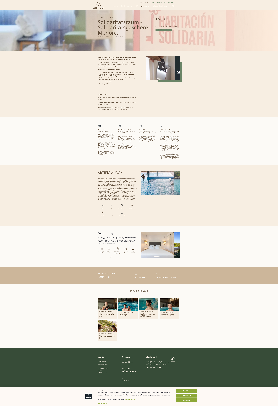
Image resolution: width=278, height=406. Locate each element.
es (143, 2)
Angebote (147, 6)
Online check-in (171, 2)
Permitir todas (186, 390)
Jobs (165, 2)
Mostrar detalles (102, 403)
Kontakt (152, 2)
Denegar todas (186, 400)
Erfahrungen (139, 6)
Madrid (123, 6)
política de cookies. (130, 399)
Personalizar (186, 395)
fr (147, 2)
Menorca (115, 6)
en (145, 2)
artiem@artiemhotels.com (166, 277)
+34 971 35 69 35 (102, 373)
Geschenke (155, 6)
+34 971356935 (140, 277)
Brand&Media (125, 380)
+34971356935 (159, 2)
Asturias (129, 6)
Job (122, 378)
